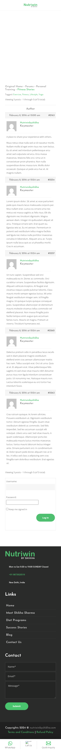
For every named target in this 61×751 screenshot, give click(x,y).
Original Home (14, 86)
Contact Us (14, 642)
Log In (45, 517)
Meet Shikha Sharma (20, 612)
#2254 (51, 180)
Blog (9, 634)
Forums (29, 86)
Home (10, 605)
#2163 (51, 115)
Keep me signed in (18, 509)
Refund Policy (44, 732)
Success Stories (16, 627)
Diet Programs (16, 620)
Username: (11, 481)
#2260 (51, 330)
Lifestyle (34, 94)
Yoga (41, 94)
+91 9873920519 (17, 574)
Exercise (17, 94)
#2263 (51, 393)
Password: (11, 497)
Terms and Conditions (21, 732)
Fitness (25, 94)
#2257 (51, 253)
